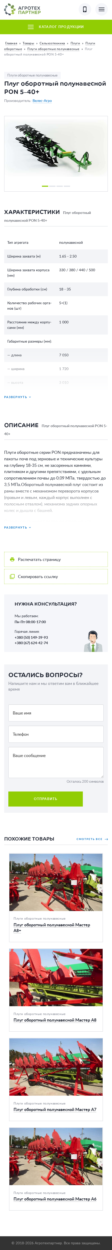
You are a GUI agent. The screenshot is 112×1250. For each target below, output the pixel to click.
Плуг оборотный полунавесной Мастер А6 (50, 1130)
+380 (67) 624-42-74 (31, 643)
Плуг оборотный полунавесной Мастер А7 (50, 1041)
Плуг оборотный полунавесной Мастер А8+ (51, 856)
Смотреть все (90, 839)
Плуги (75, 43)
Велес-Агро (42, 101)
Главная (11, 43)
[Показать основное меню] (101, 9)
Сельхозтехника (52, 43)
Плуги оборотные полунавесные (53, 49)
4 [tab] (67, 186)
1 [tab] (45, 186)
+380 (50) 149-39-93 (31, 637)
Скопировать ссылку (38, 576)
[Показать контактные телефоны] (85, 9)
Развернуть (15, 397)
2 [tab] (52, 186)
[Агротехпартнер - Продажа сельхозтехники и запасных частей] (22, 9)
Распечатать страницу (39, 559)
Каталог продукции (61, 27)
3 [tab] (60, 186)
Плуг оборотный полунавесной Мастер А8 (50, 951)
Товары (28, 43)
